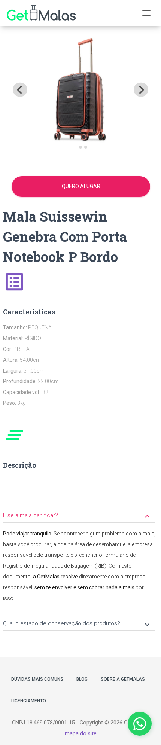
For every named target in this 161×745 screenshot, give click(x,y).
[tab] (75, 147)
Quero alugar (81, 186)
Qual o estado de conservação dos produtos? (77, 624)
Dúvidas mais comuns (37, 679)
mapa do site (81, 733)
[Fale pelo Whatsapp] (140, 724)
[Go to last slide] (20, 90)
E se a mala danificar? (77, 516)
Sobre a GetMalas (123, 679)
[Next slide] (141, 90)
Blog (82, 679)
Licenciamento (28, 700)
